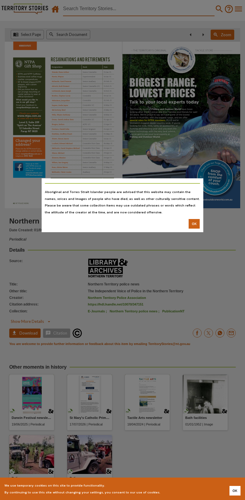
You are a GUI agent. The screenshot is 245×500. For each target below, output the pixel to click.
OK (194, 224)
